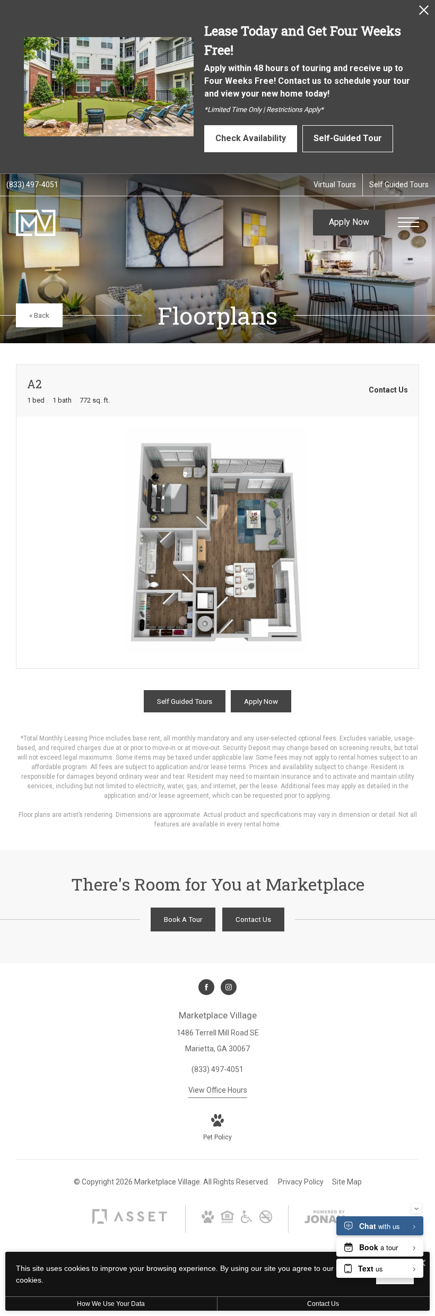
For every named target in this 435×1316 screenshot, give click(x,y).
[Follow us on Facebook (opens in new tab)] (206, 987)
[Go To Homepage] (36, 223)
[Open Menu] (408, 222)
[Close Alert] (424, 13)
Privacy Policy (301, 1182)
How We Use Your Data (111, 1304)
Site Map (347, 1182)
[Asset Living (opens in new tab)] (129, 1223)
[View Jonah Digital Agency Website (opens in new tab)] (324, 1218)
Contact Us (323, 1304)
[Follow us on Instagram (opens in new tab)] (229, 987)
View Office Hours (217, 1090)
